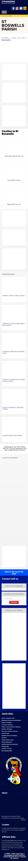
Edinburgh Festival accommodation (11, 720)
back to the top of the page (14, 573)
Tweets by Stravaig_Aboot (7, 613)
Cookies (5, 824)
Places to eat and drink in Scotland (11, 727)
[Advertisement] (14, 116)
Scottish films (5, 746)
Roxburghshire (6, 40)
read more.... (23, 819)
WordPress (16, 857)
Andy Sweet (19, 854)
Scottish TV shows (7, 748)
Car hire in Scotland (7, 724)
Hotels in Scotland (7, 722)
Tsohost (15, 858)
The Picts (4, 737)
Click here (21, 830)
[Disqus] (14, 481)
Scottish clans (5, 733)
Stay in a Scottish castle (8, 718)
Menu (4, 12)
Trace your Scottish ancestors (10, 731)
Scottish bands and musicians (10, 744)
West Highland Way (7, 750)
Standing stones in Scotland (9, 735)
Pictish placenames (7, 742)
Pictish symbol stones (8, 740)
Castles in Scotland (7, 729)
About (4, 793)
